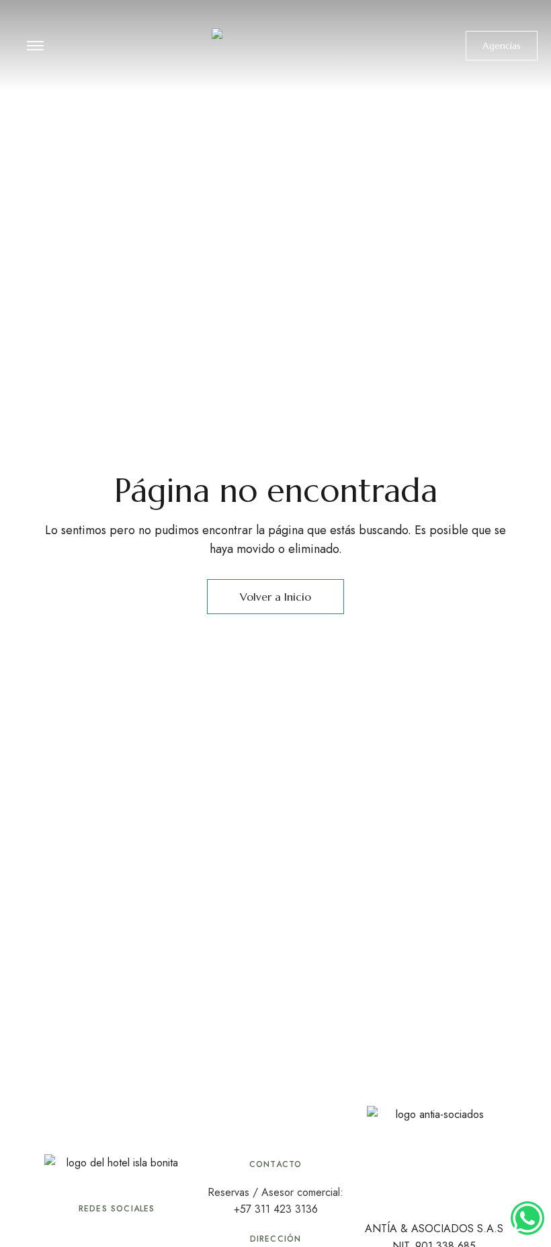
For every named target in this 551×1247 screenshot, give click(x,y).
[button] (502, 45)
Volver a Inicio (275, 596)
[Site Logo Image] (275, 49)
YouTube (142, 1233)
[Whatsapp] (527, 1218)
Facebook (92, 1233)
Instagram (117, 1233)
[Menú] (35, 45)
